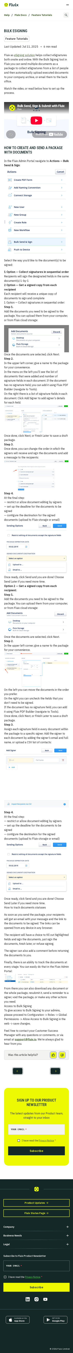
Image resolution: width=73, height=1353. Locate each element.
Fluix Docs (21, 15)
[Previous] (17, 1071)
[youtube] (45, 1299)
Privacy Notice (46, 1140)
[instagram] (36, 1299)
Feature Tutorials (42, 15)
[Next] (55, 1071)
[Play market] (55, 1320)
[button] (36, 1227)
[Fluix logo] (11, 5)
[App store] (17, 1320)
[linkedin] (28, 1299)
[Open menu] (68, 5)
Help (7, 15)
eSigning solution (24, 55)
